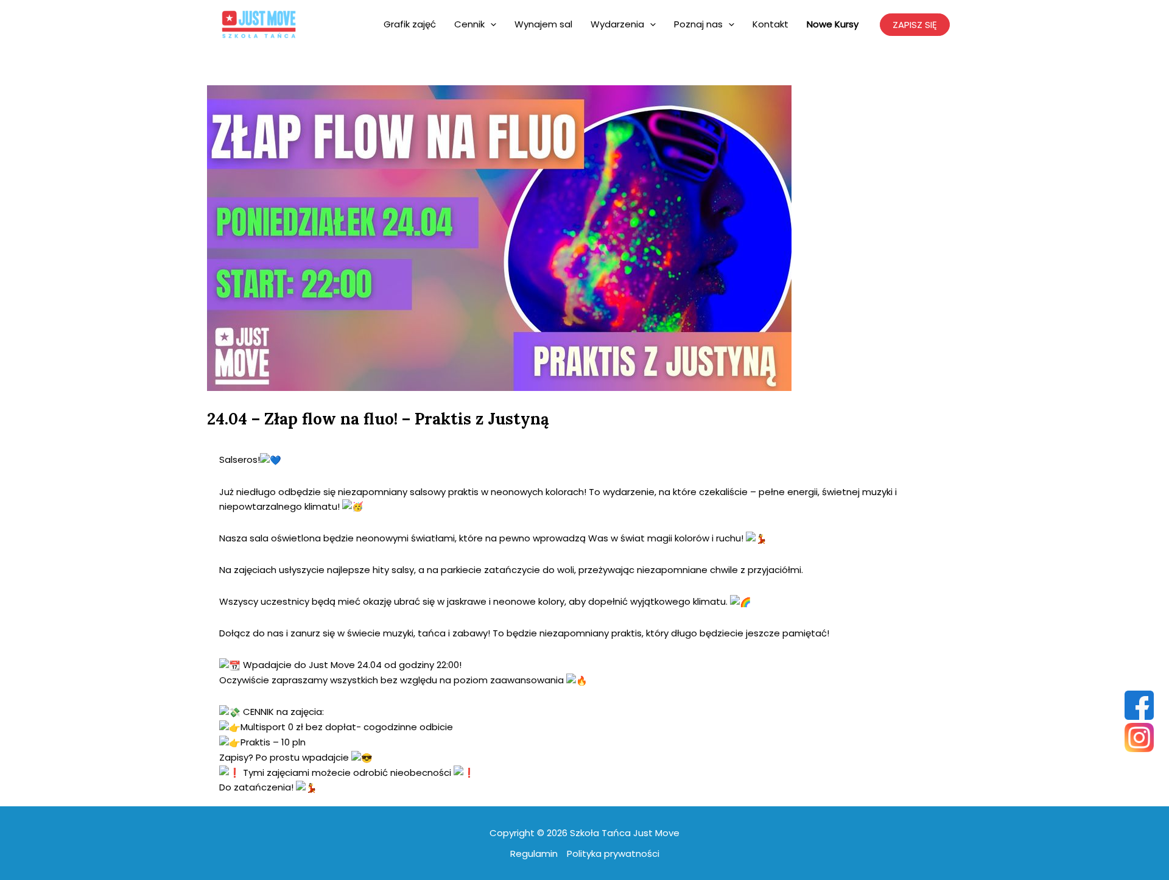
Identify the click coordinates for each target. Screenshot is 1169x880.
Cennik (469, 24)
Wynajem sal (543, 24)
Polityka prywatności (613, 853)
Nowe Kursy (832, 24)
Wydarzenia (617, 24)
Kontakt (770, 24)
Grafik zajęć (410, 24)
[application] (490, 24)
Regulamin (534, 853)
